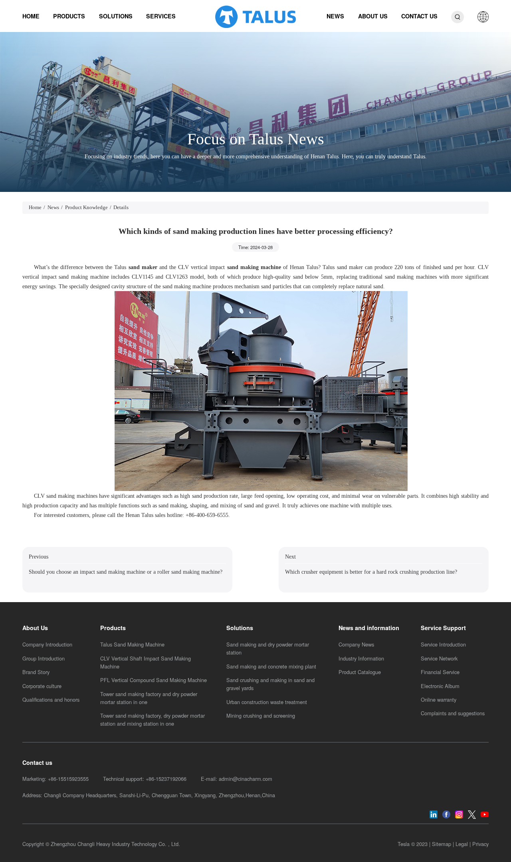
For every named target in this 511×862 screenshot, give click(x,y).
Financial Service (440, 672)
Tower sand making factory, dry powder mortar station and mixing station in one (152, 719)
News (53, 207)
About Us (35, 628)
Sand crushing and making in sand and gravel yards (270, 684)
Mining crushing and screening (260, 715)
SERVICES (161, 16)
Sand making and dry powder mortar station (267, 648)
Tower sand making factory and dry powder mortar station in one (148, 698)
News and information (369, 628)
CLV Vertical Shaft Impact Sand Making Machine (145, 662)
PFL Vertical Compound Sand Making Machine (153, 680)
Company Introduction (47, 644)
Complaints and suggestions (453, 713)
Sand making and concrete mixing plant (271, 666)
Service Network (439, 658)
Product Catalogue (360, 672)
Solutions (239, 628)
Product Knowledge (86, 207)
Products (113, 628)
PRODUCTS (69, 16)
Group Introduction (43, 658)
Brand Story (36, 672)
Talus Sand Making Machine (132, 644)
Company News (356, 644)
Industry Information (361, 658)
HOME (31, 16)
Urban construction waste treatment (266, 702)
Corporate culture (41, 686)
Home (35, 207)
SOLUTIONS (116, 16)
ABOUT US (373, 16)
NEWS (335, 16)
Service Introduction (443, 644)
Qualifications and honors (50, 699)
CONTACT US (419, 16)
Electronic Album (440, 686)
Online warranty (438, 699)
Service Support (443, 628)
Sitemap (441, 844)
